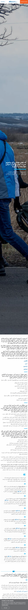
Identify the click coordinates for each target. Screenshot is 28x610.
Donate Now (24, 1)
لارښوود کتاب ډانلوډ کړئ (22, 591)
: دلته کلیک (17, 510)
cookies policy (5, 605)
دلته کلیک (19, 491)
